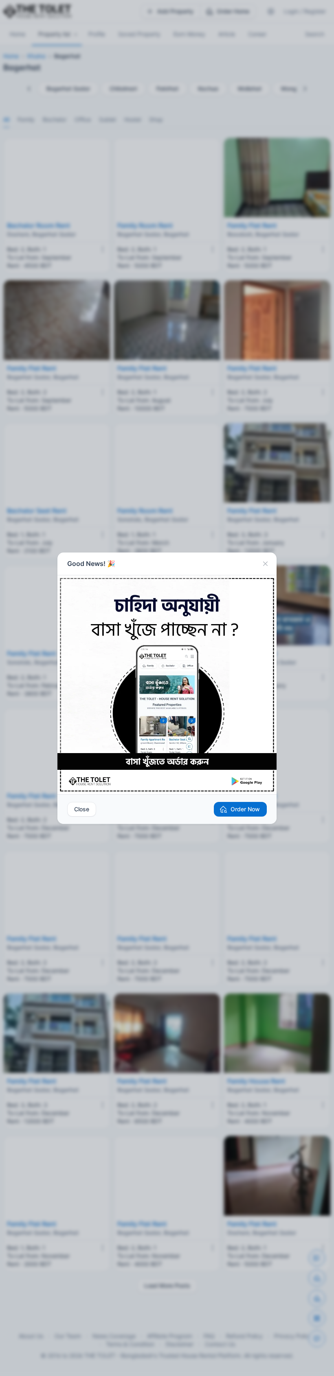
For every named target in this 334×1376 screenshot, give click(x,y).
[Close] (265, 564)
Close (81, 809)
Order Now (245, 809)
